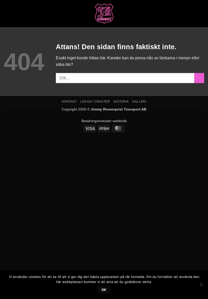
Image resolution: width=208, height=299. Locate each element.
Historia (121, 101)
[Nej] (201, 286)
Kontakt (69, 101)
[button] (7, 13)
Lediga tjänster (95, 101)
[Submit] (199, 78)
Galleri (139, 101)
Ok (104, 290)
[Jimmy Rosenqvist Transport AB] (104, 13)
